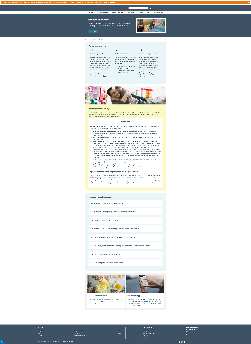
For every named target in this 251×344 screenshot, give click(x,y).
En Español (145, 337)
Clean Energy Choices (117, 12)
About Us (140, 12)
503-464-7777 (189, 331)
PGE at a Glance (41, 330)
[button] (125, 203)
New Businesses (77, 331)
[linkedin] (185, 342)
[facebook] (179, 342)
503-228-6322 (146, 330)
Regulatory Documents (79, 330)
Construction (77, 333)
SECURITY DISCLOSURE (67, 341)
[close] (248, 2)
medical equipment (128, 70)
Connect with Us (146, 338)
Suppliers (119, 331)
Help (148, 12)
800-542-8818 (146, 331)
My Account (91, 12)
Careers (39, 333)
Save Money (131, 12)
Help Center (145, 335)
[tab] (125, 121)
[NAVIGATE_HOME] (95, 8)
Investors (119, 330)
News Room (40, 331)
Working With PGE (158, 12)
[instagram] (182, 342)
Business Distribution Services (80, 335)
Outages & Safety (103, 12)
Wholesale (119, 333)
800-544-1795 (189, 333)
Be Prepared (101, 39)
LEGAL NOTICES (55, 341)
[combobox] (138, 8)
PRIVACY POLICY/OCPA (43, 341)
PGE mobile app (146, 301)
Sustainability (41, 335)
